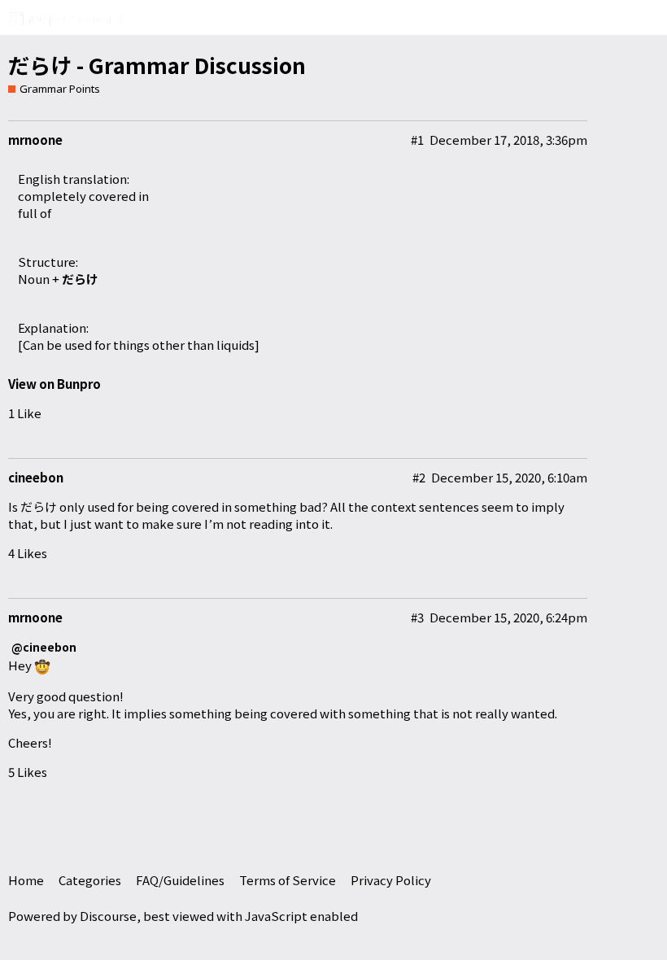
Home (26, 879)
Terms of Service (287, 879)
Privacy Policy (391, 879)
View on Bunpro (54, 383)
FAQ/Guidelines (180, 879)
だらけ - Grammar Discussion (157, 65)
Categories (90, 879)
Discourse (108, 915)
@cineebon (43, 647)
